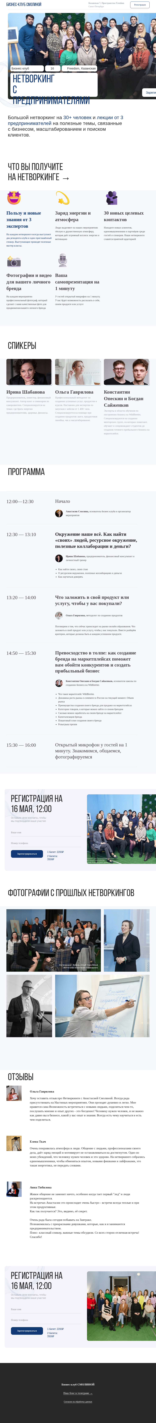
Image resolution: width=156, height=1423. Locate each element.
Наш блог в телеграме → (78, 1393)
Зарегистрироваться (27, 854)
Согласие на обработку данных (78, 1402)
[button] (140, 5)
